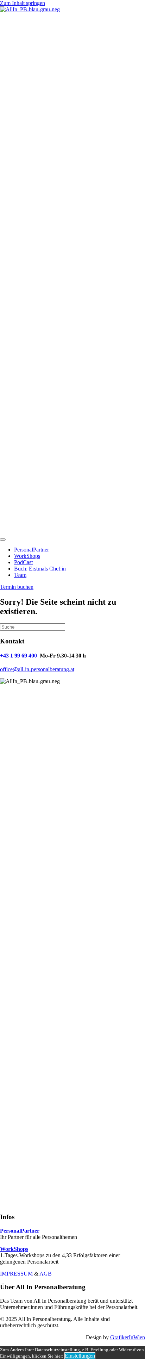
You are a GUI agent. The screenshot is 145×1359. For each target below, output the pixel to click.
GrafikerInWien (127, 1337)
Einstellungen (80, 1356)
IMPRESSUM (16, 1274)
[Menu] (3, 539)
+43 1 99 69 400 (18, 656)
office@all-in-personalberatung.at (37, 669)
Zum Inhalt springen (22, 3)
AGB (45, 1274)
